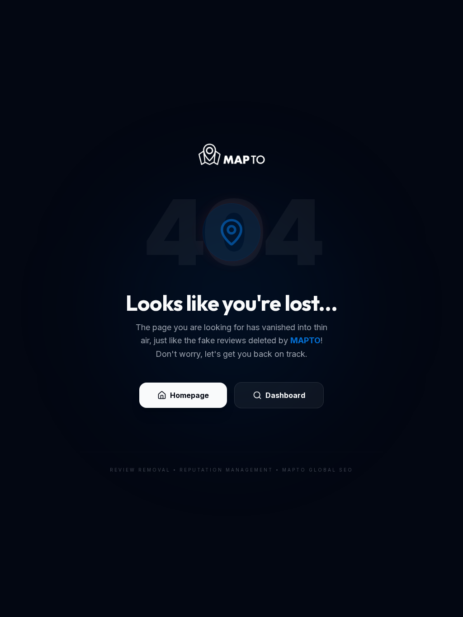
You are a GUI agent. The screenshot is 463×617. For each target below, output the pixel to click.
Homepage (189, 395)
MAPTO (305, 340)
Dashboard (285, 395)
